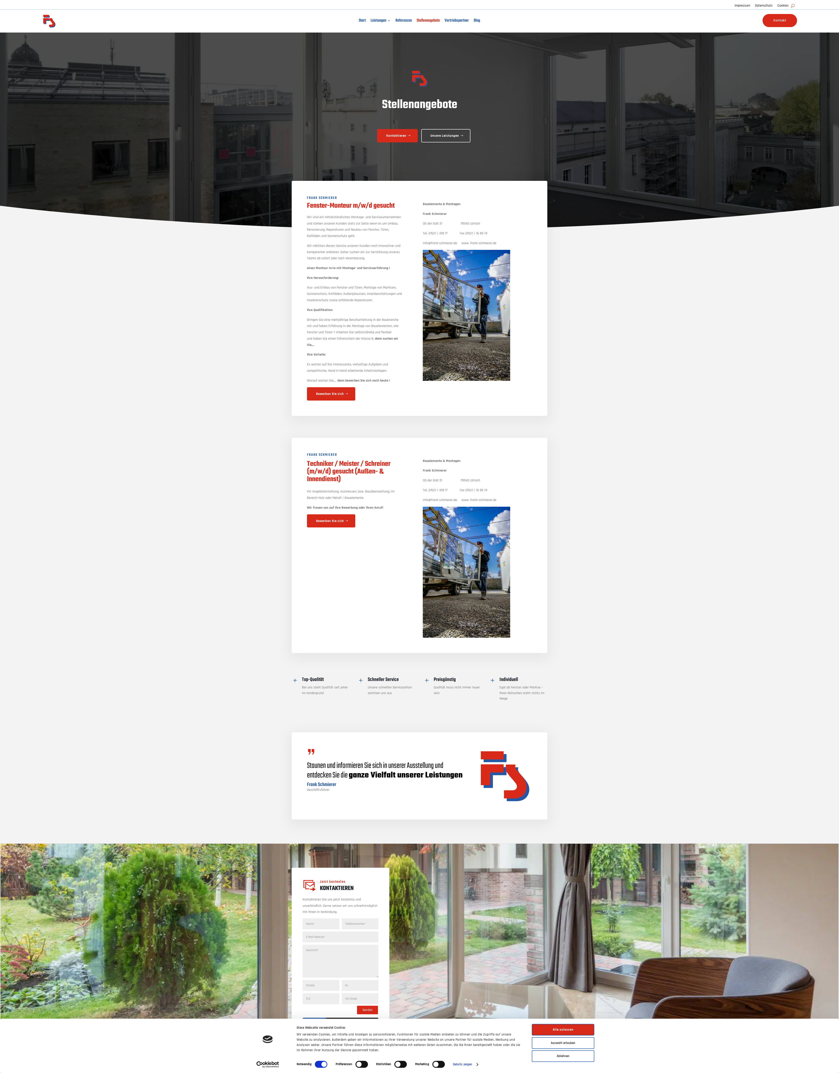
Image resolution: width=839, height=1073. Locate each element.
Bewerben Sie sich (330, 394)
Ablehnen (563, 1056)
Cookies (783, 6)
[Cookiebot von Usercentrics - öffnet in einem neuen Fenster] (268, 1064)
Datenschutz (764, 6)
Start (362, 21)
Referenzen (403, 21)
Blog (477, 21)
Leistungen (378, 21)
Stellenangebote (428, 21)
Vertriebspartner (457, 21)
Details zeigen (462, 1064)
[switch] (361, 1064)
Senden (367, 1010)
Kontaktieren (396, 136)
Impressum (742, 6)
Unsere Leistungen (444, 136)
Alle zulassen (563, 1030)
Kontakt (779, 20)
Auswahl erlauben (563, 1043)
